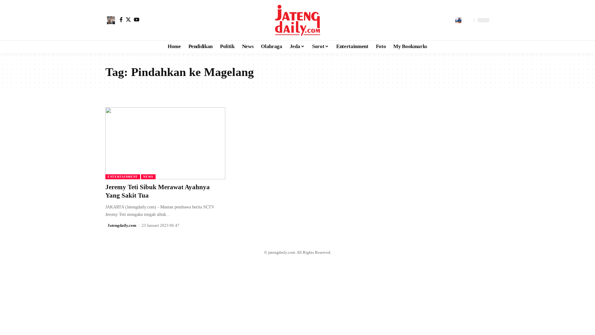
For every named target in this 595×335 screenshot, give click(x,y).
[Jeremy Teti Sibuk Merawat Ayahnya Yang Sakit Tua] (165, 143)
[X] (128, 19)
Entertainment (123, 176)
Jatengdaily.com (122, 225)
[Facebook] (121, 19)
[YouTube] (136, 19)
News (148, 176)
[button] (111, 20)
